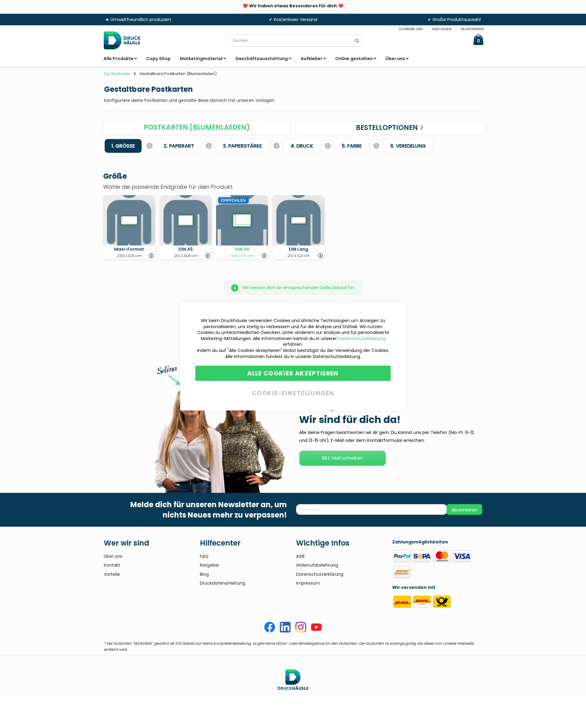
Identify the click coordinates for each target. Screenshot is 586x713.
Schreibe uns (411, 29)
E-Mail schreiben (345, 458)
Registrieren (472, 29)
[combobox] (295, 40)
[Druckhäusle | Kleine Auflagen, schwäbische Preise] (127, 40)
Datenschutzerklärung (361, 338)
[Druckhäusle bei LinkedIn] (285, 631)
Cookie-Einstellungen (293, 392)
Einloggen (441, 29)
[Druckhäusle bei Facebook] (269, 631)
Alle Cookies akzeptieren (292, 373)
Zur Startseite (117, 74)
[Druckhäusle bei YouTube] (316, 631)
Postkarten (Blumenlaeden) (197, 127)
